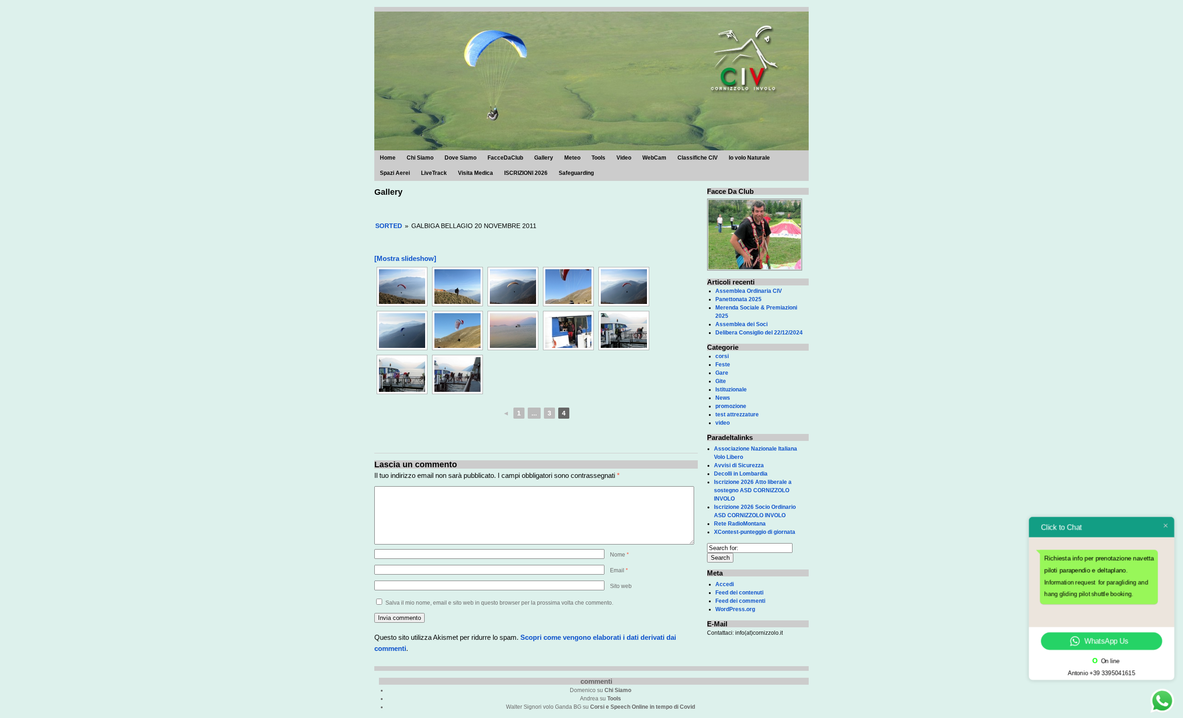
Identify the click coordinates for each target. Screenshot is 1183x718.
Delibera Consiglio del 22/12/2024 (759, 332)
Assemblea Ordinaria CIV (748, 291)
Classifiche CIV (697, 158)
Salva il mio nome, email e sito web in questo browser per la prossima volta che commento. (499, 603)
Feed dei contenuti (739, 592)
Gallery (543, 158)
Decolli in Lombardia (741, 473)
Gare (721, 373)
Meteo (572, 158)
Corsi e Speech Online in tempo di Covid (642, 707)
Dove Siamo (460, 158)
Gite (720, 381)
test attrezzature (737, 414)
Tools (598, 158)
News (722, 398)
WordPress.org (735, 609)
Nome (619, 554)
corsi (722, 356)
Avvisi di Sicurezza (739, 465)
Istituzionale (731, 389)
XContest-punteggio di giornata (754, 532)
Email (619, 570)
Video (623, 158)
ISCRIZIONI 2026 (526, 173)
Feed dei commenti (740, 601)
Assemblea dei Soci (741, 324)
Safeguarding (576, 173)
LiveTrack (434, 173)
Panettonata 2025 (738, 299)
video (722, 423)
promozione (730, 406)
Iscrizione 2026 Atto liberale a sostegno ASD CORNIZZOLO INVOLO (753, 490)
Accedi (724, 584)
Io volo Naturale (749, 158)
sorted (388, 225)
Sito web (621, 586)
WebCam (654, 158)
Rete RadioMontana (740, 523)
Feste (722, 364)
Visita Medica (475, 173)
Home (388, 158)
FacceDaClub (505, 158)
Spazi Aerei (395, 173)
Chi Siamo (420, 158)
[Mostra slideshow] (405, 258)
